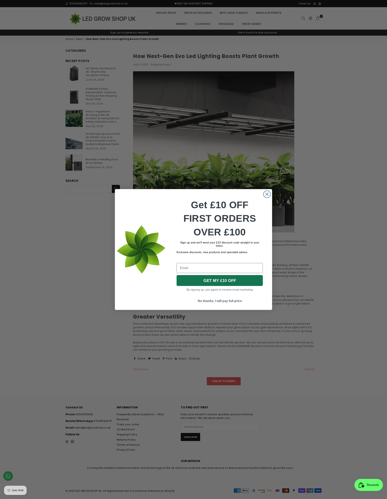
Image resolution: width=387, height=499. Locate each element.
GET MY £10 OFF (219, 280)
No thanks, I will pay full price (220, 301)
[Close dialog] (266, 194)
